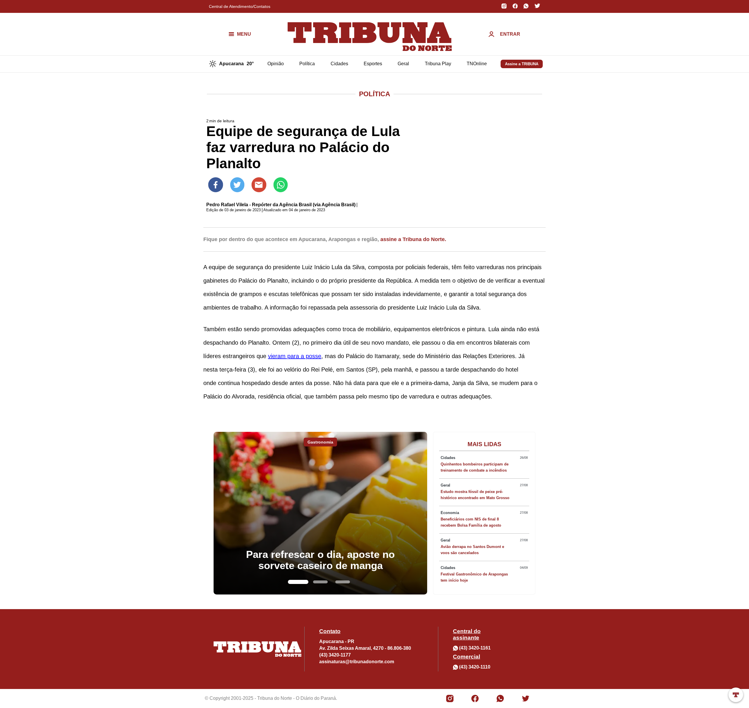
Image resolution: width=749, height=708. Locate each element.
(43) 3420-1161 (475, 647)
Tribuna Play (438, 63)
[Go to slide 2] (320, 581)
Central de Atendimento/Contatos (239, 6)
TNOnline (477, 63)
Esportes (373, 63)
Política (307, 63)
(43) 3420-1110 (474, 666)
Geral (403, 63)
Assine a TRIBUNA (521, 64)
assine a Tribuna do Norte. (413, 239)
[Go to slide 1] (298, 582)
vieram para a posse (294, 356)
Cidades (339, 63)
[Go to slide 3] (342, 581)
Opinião (275, 63)
